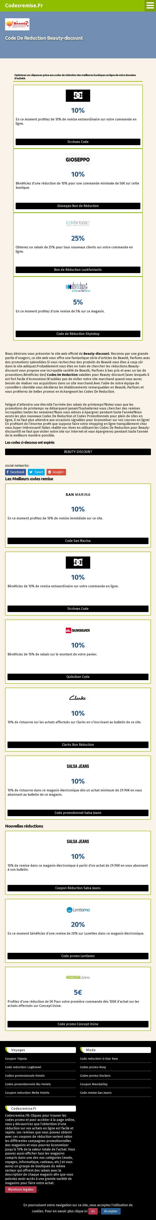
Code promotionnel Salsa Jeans (78, 813)
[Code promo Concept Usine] (78, 978)
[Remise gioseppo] (78, 160)
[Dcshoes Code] (78, 563)
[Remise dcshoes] (78, 96)
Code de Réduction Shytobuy (78, 334)
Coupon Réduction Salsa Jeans (78, 888)
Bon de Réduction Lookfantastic (78, 270)
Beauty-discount (78, 452)
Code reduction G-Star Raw (99, 1058)
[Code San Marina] (78, 495)
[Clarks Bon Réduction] (78, 699)
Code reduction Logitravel (23, 1067)
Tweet (37, 472)
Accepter (111, 1211)
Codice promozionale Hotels (25, 1075)
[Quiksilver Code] (78, 631)
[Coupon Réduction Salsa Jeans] (78, 842)
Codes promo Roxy (93, 1067)
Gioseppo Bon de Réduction (78, 206)
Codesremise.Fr (24, 5)
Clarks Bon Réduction (78, 745)
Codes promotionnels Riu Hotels (28, 1084)
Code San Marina (78, 541)
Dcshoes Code (78, 142)
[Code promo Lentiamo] (78, 910)
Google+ (57, 472)
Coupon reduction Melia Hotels (27, 1093)
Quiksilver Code (78, 677)
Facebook (16, 472)
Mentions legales (21, 1189)
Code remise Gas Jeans (96, 1093)
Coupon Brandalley (93, 1084)
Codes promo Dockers (95, 1075)
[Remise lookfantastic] (78, 224)
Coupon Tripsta (16, 1058)
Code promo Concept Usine (78, 1024)
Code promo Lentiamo (77, 956)
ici (93, 1211)
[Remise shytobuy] (78, 288)
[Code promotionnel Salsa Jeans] (78, 767)
